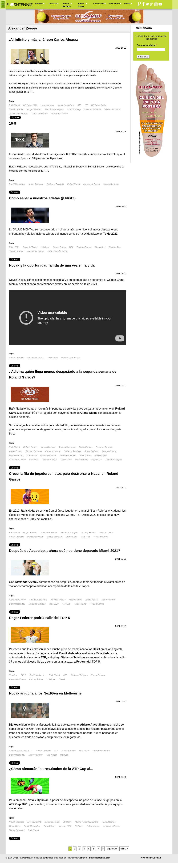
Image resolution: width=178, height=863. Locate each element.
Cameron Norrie (52, 451)
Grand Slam (71, 537)
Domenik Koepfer (114, 459)
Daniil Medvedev (39, 113)
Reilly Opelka (100, 455)
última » (124, 849)
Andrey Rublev (88, 532)
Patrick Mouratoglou (54, 109)
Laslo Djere (66, 459)
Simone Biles (115, 247)
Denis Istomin (81, 459)
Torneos (39, 3)
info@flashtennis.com (99, 858)
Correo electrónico (147, 45)
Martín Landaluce (66, 105)
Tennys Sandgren (67, 447)
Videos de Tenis (67, 5)
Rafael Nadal (73, 184)
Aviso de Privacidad (151, 858)
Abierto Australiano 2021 (21, 751)
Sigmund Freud (51, 822)
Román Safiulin (50, 459)
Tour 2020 (54, 604)
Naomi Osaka (59, 247)
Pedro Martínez (16, 455)
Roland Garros (84, 247)
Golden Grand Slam (70, 357)
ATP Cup (66, 604)
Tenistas (52, 3)
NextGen (13, 675)
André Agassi (91, 600)
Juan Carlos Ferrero (18, 113)
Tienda (127, 3)
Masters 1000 (75, 600)
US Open (45, 247)
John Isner (32, 455)
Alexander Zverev (59, 113)
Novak (62, 679)
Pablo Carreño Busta (57, 251)
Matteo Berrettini (111, 184)
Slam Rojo (85, 537)
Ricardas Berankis (104, 447)
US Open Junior (98, 105)
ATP (79, 105)
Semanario (98, 3)
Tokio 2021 (14, 247)
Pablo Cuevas (85, 447)
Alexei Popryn (15, 451)
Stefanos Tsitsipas (92, 109)
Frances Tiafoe (69, 751)
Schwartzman (93, 826)
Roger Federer (34, 109)
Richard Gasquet (34, 451)
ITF (86, 105)
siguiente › (112, 849)
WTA (71, 247)
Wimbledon (99, 247)
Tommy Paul (85, 455)
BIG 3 (23, 675)
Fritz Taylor (84, 751)
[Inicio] (19, 4)
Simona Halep (74, 109)
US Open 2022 (30, 105)
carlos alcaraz (47, 105)
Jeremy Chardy (109, 451)
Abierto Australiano (38, 600)
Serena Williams (112, 109)
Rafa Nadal (14, 105)
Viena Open (14, 826)
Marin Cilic (96, 459)
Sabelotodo (114, 3)
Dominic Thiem (30, 247)
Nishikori (79, 826)
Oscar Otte (34, 459)
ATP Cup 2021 (34, 822)
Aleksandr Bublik (68, 455)
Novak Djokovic (16, 109)
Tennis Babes (81, 5)
